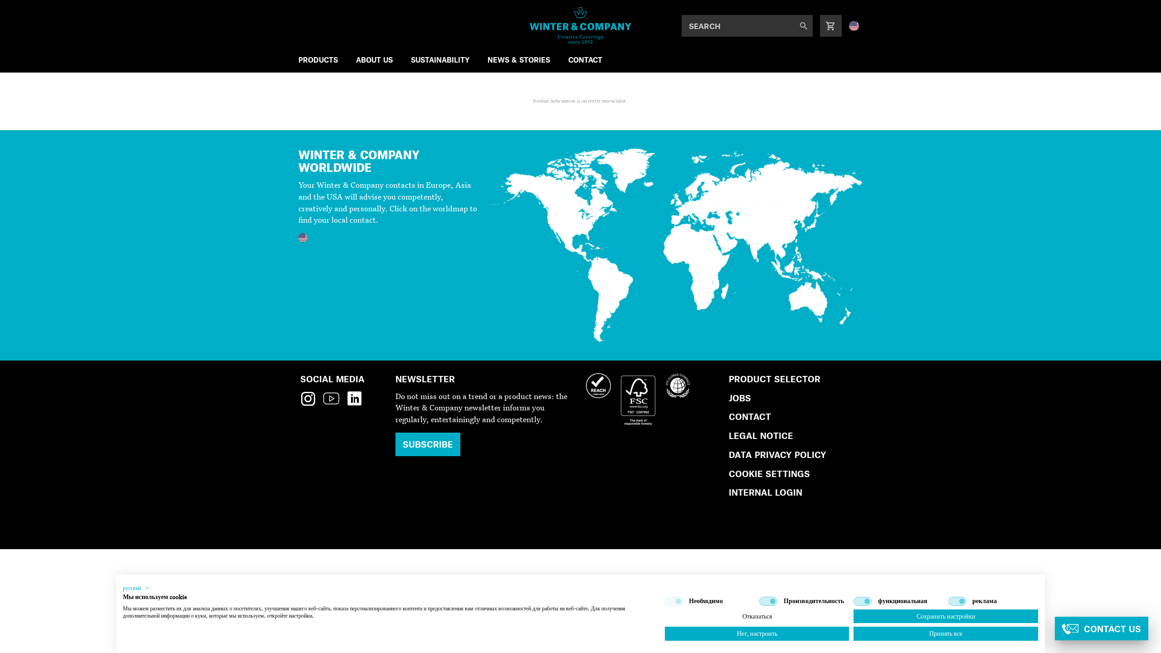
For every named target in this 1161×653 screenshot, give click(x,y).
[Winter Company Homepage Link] (580, 25)
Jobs (740, 398)
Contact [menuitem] (585, 59)
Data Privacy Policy (777, 454)
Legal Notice (761, 435)
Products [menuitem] (318, 59)
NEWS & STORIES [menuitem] (519, 59)
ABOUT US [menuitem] (374, 59)
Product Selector (774, 379)
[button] (136, 588)
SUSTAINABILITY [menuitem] (440, 59)
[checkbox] (674, 601)
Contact (750, 416)
